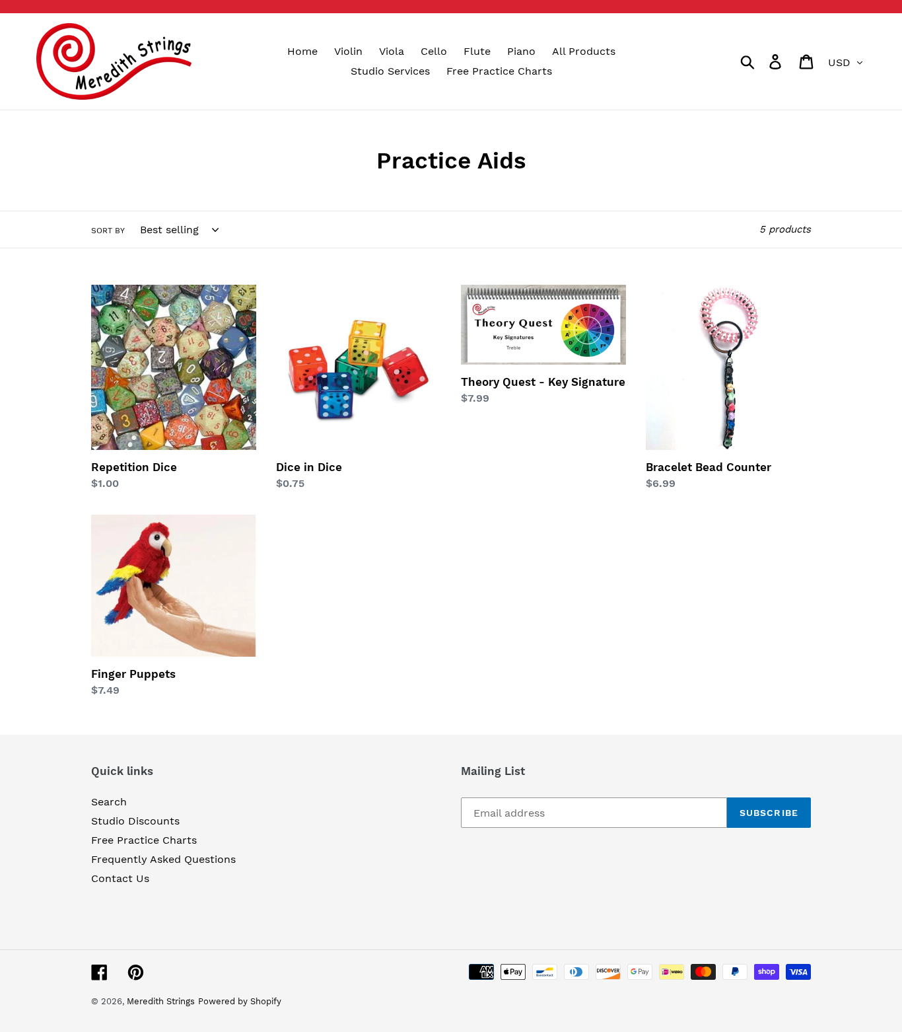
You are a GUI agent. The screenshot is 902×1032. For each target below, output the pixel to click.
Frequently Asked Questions (163, 859)
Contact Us (120, 878)
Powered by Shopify (239, 1001)
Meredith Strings (161, 1001)
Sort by (108, 230)
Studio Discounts (135, 821)
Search (109, 801)
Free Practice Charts (144, 840)
